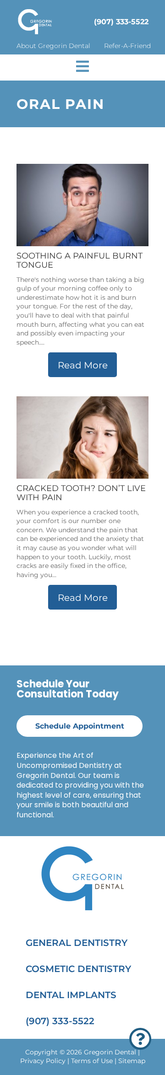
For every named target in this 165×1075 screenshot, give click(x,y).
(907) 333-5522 (121, 21)
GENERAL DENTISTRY (76, 942)
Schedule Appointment (79, 726)
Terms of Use (92, 1061)
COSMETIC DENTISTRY (78, 968)
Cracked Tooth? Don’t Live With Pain (81, 492)
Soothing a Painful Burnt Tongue (79, 260)
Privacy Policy (43, 1061)
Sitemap (131, 1061)
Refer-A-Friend (127, 46)
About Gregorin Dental (53, 46)
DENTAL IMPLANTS (71, 994)
